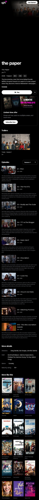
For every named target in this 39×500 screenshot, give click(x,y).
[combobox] (30, 162)
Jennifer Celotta (32, 351)
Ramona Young (21, 357)
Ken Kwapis (23, 351)
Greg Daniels (15, 351)
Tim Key (28, 357)
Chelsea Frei (11, 357)
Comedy (4, 87)
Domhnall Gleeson (13, 355)
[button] (32, 2)
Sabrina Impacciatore (26, 355)
